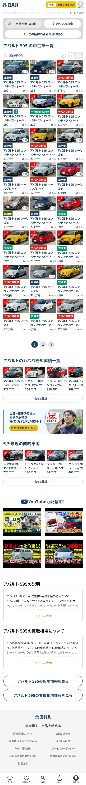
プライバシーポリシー (63, 748)
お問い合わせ (63, 733)
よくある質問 (63, 741)
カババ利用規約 (22, 748)
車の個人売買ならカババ (14, 13)
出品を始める (51, 725)
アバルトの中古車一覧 (55, 13)
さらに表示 (45, 616)
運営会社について (23, 733)
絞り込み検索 (64, 24)
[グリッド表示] (71, 55)
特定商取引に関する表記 (23, 756)
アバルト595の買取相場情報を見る (43, 695)
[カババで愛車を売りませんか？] (43, 421)
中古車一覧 (35, 13)
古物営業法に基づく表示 (63, 756)
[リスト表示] (78, 55)
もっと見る (40, 398)
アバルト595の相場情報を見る (43, 681)
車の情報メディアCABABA (23, 741)
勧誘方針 (23, 763)
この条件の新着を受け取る (46, 34)
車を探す (31, 725)
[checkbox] (5, 55)
